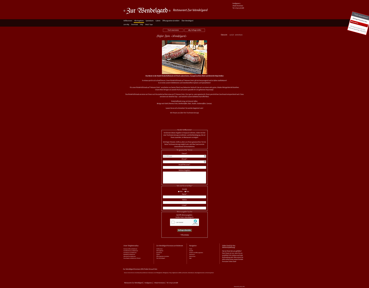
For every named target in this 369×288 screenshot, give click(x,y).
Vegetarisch (175, 272)
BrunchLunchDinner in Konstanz (145, 272)
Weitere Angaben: (184, 170)
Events (208, 272)
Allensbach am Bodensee (129, 256)
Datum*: (184, 153)
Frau (187, 191)
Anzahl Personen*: (184, 165)
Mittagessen (166, 272)
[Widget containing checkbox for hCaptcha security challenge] (184, 222)
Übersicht (224, 35)
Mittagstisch (159, 272)
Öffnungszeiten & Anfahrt (162, 256)
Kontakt (191, 250)
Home (190, 249)
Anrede (184, 189)
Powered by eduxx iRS (239, 286)
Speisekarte (159, 252)
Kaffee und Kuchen (183, 272)
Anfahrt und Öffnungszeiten (196, 252)
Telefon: (184, 200)
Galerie (158, 254)
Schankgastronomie (199, 272)
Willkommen (159, 249)
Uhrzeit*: (184, 159)
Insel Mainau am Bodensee (129, 252)
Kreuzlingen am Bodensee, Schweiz (131, 258)
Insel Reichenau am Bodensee (130, 250)
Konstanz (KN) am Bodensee (130, 249)
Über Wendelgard (160, 258)
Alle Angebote (159, 250)
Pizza (170, 272)
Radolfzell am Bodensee (129, 254)
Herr (181, 191)
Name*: (184, 194)
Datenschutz (192, 256)
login (190, 258)
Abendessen (191, 272)
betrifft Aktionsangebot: (184, 215)
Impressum (192, 254)
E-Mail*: (184, 205)
